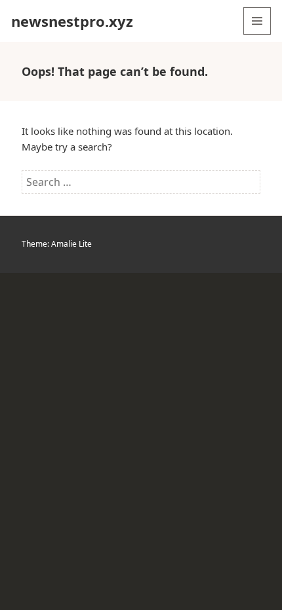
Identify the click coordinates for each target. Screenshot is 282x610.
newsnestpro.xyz (72, 21)
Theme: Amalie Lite (57, 243)
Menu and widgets (257, 34)
